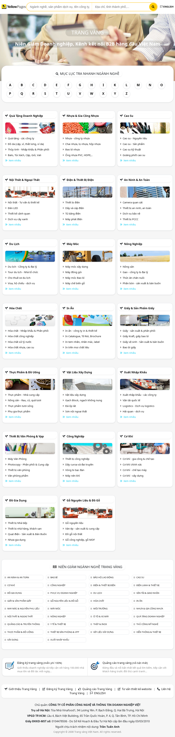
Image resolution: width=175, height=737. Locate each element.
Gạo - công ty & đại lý (135, 272)
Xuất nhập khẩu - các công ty (140, 394)
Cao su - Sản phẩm (134, 144)
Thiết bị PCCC (130, 219)
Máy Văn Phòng (17, 458)
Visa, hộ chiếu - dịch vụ (21, 283)
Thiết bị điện (72, 202)
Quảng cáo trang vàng (125, 663)
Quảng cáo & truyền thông (23, 624)
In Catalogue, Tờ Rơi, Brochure (83, 336)
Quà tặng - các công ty (21, 138)
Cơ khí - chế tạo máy (135, 470)
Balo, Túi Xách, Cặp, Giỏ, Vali (24, 155)
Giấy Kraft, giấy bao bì (136, 336)
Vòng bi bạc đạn (74, 470)
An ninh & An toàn (137, 180)
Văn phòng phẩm (18, 475)
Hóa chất (15, 308)
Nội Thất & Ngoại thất (24, 180)
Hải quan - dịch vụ (133, 411)
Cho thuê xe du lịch (19, 277)
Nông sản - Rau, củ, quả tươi (24, 400)
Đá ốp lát (70, 406)
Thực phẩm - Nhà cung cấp (23, 394)
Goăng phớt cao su (134, 155)
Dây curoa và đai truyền (79, 464)
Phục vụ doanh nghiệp (63, 592)
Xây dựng (12, 639)
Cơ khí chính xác (132, 464)
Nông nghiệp (133, 244)
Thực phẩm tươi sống (20, 406)
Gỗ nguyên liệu (74, 523)
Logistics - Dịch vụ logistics (138, 406)
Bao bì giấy (129, 347)
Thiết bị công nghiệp (77, 458)
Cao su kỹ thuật (132, 149)
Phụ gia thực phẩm (19, 411)
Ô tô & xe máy (101, 616)
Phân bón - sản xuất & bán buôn (142, 283)
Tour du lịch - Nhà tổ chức (23, 272)
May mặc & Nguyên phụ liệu (23, 608)
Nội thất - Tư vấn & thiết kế (23, 202)
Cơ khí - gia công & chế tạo (138, 458)
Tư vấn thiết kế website (137, 689)
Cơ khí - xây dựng (133, 475)
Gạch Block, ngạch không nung (83, 400)
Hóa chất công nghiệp (21, 336)
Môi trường (100, 608)
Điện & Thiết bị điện (80, 180)
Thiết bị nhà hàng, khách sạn (25, 528)
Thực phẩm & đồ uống (24, 372)
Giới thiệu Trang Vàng (23, 689)
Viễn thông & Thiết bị (148, 632)
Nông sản (128, 266)
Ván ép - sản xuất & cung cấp (82, 528)
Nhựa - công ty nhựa (77, 138)
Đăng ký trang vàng (39, 663)
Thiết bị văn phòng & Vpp (26, 436)
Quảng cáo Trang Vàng (97, 689)
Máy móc (73, 244)
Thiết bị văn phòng (19, 470)
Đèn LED (13, 208)
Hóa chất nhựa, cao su (21, 347)
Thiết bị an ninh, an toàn (137, 208)
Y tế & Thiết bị (58, 624)
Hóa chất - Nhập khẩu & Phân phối (28, 330)
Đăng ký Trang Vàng (59, 689)
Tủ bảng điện (72, 213)
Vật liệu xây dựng (79, 372)
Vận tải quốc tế (131, 400)
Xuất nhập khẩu (135, 372)
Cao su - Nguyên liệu (135, 138)
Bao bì (53, 577)
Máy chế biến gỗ (75, 283)
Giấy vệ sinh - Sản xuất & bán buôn (143, 341)
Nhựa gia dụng (16, 539)
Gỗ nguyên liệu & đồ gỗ (83, 500)
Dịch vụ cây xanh (18, 219)
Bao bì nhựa (72, 149)
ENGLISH (168, 6)
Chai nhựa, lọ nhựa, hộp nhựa (82, 144)
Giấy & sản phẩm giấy (139, 308)
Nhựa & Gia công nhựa (83, 116)
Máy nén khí (72, 475)
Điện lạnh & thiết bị (147, 585)
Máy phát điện (73, 219)
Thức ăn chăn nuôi (133, 277)
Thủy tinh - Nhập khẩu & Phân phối (28, 149)
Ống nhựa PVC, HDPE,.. (79, 155)
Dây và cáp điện (74, 208)
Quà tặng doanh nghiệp (26, 116)
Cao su (128, 116)
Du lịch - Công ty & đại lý (22, 266)
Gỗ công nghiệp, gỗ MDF (80, 539)
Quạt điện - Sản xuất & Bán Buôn (27, 534)
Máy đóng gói (73, 272)
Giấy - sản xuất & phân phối (139, 330)
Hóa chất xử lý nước (19, 341)
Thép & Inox (100, 624)
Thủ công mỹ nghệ (147, 624)
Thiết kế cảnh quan (19, 213)
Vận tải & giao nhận (147, 592)
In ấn (70, 308)
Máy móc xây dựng (76, 266)
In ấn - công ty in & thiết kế (81, 330)
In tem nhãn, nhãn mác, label (82, 341)
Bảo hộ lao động (103, 577)
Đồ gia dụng (17, 500)
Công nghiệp (75, 436)
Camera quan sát (133, 202)
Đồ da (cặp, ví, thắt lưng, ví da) (26, 144)
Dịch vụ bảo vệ (131, 213)
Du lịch (14, 244)
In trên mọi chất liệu (77, 347)
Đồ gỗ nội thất (73, 534)
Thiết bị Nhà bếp (17, 523)
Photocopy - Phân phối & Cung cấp (28, 464)
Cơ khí (128, 436)
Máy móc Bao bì (74, 277)
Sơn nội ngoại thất (76, 411)
